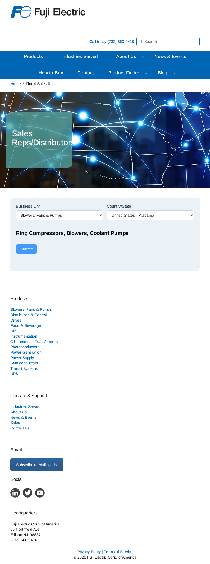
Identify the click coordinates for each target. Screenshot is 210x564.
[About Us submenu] (143, 56)
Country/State (119, 206)
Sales (15, 422)
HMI (14, 331)
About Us (18, 412)
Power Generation (25, 352)
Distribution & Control (28, 315)
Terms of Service (118, 552)
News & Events (23, 417)
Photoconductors (24, 347)
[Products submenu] (50, 56)
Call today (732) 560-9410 (111, 41)
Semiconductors (24, 363)
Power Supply (22, 358)
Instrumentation (23, 336)
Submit (27, 249)
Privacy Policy (89, 552)
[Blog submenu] (174, 73)
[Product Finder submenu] (146, 73)
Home (15, 84)
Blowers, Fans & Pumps (31, 309)
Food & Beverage (25, 325)
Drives (15, 320)
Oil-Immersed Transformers (34, 341)
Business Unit (28, 206)
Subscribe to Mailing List (37, 465)
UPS (14, 373)
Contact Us (19, 428)
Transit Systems (24, 368)
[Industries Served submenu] (105, 56)
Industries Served (25, 406)
